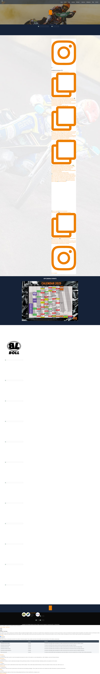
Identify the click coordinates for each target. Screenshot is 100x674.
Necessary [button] (2, 635)
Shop (93, 2)
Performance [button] (2, 658)
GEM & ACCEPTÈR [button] (3, 673)
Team (69, 2)
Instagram (32, 615)
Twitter (31, 616)
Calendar (73, 2)
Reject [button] (4, 627)
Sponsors (83, 2)
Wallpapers (88, 2)
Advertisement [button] (2, 665)
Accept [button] (1, 627)
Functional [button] (2, 654)
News (62, 2)
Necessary (3, 636)
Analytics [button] (1, 662)
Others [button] (1, 669)
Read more (8, 627)
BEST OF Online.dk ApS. (56, 624)
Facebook (32, 614)
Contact (96, 2)
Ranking (77, 2)
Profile (65, 2)
